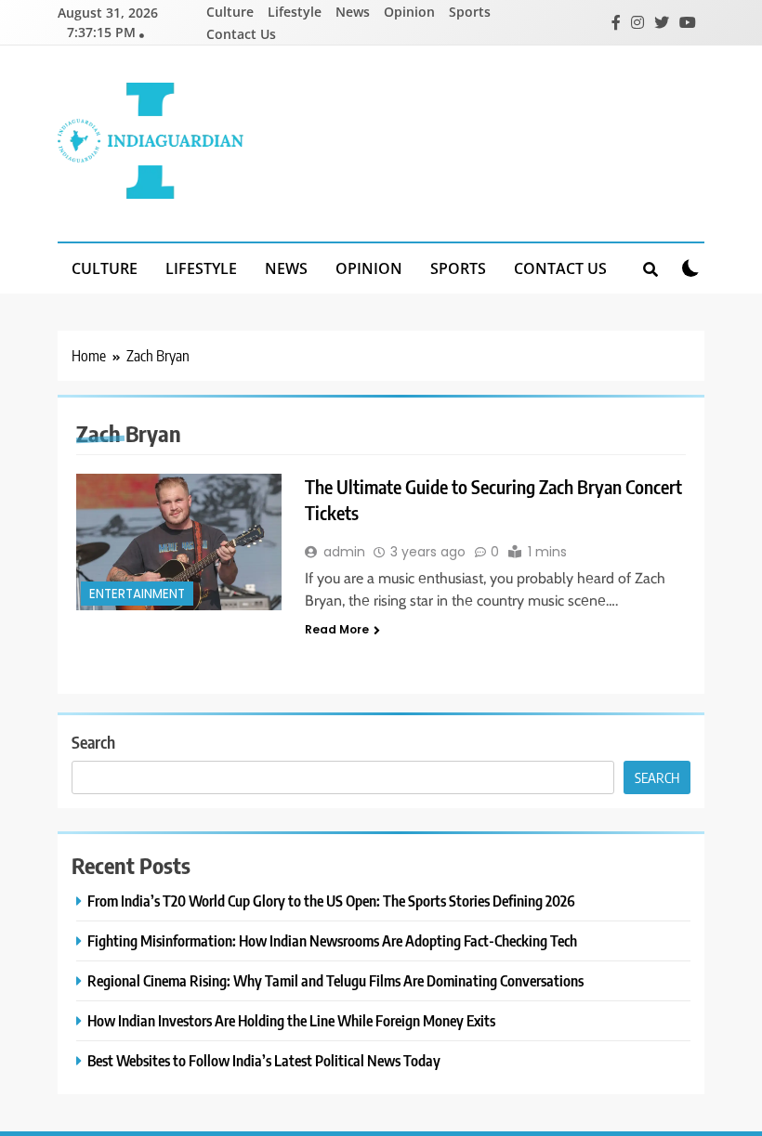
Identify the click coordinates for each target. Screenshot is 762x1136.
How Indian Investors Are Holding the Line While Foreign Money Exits (291, 1020)
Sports (470, 11)
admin (344, 551)
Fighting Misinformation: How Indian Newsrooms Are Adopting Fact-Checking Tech (332, 940)
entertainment (137, 594)
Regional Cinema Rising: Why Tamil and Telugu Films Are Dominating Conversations (335, 980)
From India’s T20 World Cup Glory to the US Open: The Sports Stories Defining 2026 (331, 900)
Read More (337, 629)
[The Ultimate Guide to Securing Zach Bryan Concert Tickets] (179, 542)
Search (93, 741)
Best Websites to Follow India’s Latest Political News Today (263, 1060)
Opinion (409, 11)
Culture (230, 11)
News (352, 11)
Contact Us (241, 34)
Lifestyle (295, 11)
